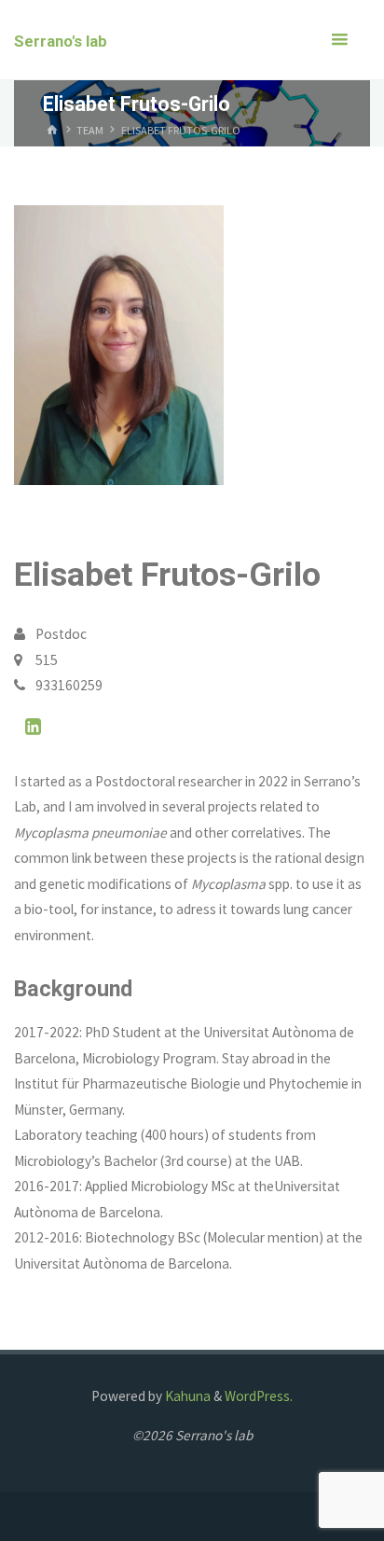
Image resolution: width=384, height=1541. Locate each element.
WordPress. (259, 1396)
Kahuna (186, 1396)
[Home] (52, 130)
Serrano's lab (60, 41)
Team (89, 130)
